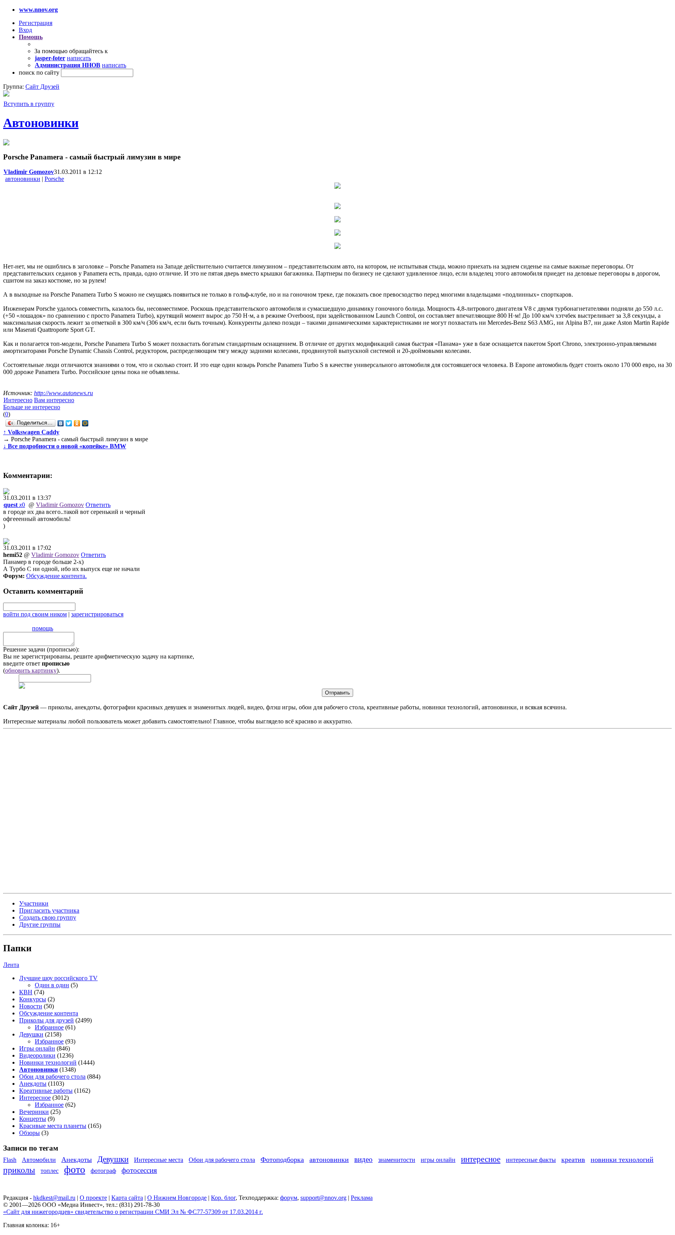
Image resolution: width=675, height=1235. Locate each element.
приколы (19, 1170)
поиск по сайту (39, 72)
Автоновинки (41, 123)
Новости (30, 1006)
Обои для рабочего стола (52, 1076)
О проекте (93, 1197)
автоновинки (22, 178)
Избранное (49, 1027)
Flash (9, 1159)
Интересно (18, 400)
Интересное (35, 1097)
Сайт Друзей (42, 86)
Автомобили (39, 1159)
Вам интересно (54, 400)
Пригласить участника (49, 910)
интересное (480, 1158)
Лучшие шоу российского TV (58, 978)
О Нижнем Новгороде (177, 1197)
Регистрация (35, 23)
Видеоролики (37, 1055)
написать (79, 58)
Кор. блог (223, 1197)
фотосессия (139, 1170)
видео (363, 1159)
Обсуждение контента (55, 576)
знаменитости (396, 1159)
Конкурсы (32, 999)
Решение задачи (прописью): (41, 649)
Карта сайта (127, 1197)
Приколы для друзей (46, 1020)
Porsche (54, 178)
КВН (25, 992)
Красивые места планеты (52, 1125)
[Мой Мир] (85, 423)
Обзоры (29, 1132)
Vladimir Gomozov (60, 504)
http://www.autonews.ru (63, 393)
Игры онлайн (37, 1048)
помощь (42, 628)
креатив (573, 1159)
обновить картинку (31, 670)
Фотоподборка (282, 1159)
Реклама (362, 1197)
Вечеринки (34, 1111)
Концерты (32, 1118)
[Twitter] (69, 423)
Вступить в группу (29, 103)
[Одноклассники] (77, 423)
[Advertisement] (50, 810)
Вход (25, 30)
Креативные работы (46, 1090)
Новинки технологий (48, 1062)
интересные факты (531, 1159)
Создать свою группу (47, 917)
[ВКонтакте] (61, 423)
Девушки (31, 1034)
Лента (11, 964)
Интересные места (158, 1159)
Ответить (98, 504)
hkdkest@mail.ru (54, 1197)
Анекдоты (32, 1083)
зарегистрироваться (97, 614)
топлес (50, 1170)
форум (288, 1197)
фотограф (103, 1170)
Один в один (52, 985)
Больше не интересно (31, 407)
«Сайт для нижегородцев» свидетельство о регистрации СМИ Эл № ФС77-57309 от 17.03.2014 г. (133, 1211)
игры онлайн (438, 1159)
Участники (33, 903)
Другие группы (40, 924)
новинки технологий (622, 1159)
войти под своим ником (35, 614)
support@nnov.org (323, 1197)
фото (74, 1169)
